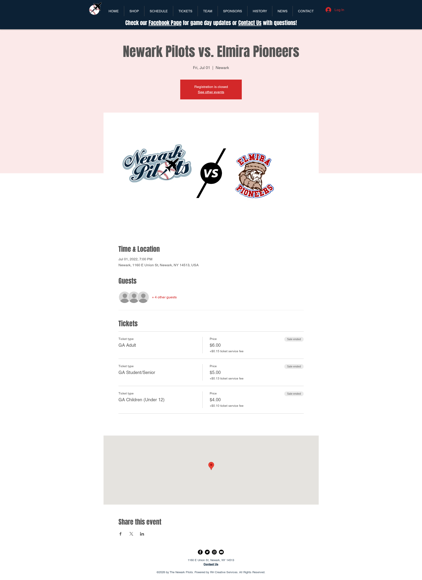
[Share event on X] (131, 534)
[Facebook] (200, 552)
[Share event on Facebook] (120, 534)
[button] (185, 11)
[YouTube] (221, 552)
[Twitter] (207, 552)
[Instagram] (214, 552)
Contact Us (250, 23)
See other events (211, 92)
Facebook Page (165, 23)
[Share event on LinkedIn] (142, 534)
